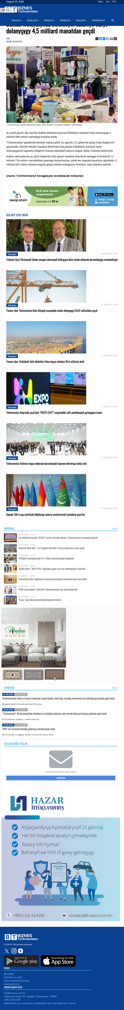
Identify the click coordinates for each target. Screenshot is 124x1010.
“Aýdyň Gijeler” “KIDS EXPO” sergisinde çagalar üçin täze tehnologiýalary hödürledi (51, 568)
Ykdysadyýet (12, 254)
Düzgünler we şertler (13, 977)
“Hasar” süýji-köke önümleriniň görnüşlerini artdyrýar (39, 599)
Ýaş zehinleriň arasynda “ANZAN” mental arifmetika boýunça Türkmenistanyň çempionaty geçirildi (58, 537)
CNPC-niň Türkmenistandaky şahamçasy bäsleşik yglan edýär (28, 729)
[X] (96, 38)
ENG (100, 2)
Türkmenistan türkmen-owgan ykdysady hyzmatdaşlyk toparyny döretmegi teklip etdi (46, 464)
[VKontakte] (104, 38)
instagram (13, 951)
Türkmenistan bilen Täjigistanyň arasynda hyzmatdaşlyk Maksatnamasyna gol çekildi (52, 579)
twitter (7, 951)
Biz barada (8, 974)
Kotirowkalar (98, 20)
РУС (114, 2)
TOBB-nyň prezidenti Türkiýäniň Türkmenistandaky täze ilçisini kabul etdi (47, 589)
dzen (20, 951)
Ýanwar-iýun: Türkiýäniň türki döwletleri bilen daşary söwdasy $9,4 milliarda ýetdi (45, 362)
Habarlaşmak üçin (12, 984)
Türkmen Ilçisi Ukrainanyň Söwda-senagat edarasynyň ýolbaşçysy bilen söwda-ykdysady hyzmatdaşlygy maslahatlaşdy (62, 260)
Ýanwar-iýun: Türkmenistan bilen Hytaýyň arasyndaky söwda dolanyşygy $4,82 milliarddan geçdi (51, 311)
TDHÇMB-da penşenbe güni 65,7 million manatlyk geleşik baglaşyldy (46, 558)
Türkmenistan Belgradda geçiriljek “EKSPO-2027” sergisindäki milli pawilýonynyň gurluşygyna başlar (54, 413)
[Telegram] (107, 38)
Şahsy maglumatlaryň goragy (17, 981)
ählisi (115, 528)
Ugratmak (61, 778)
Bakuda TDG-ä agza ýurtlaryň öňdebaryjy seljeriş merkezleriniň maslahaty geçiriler (45, 514)
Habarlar (9, 528)
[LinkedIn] (100, 38)
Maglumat (80, 20)
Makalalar (32, 20)
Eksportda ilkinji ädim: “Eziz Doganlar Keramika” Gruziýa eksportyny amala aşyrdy (51, 548)
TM (107, 2)
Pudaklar (48, 20)
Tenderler (9, 688)
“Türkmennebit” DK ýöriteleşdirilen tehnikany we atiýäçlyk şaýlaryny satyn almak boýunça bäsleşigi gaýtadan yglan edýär (54, 713)
